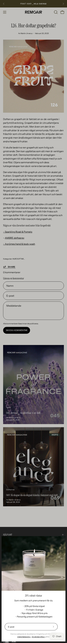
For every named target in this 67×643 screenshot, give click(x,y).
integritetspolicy (24, 637)
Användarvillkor (38, 637)
